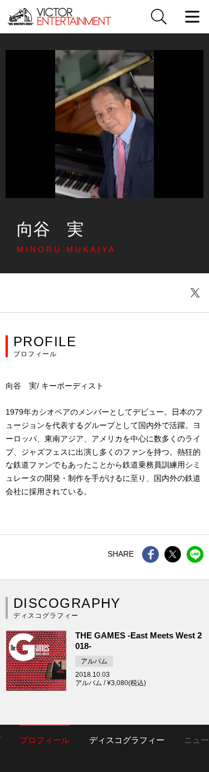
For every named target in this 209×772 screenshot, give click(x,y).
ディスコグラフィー (126, 740)
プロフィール (45, 740)
